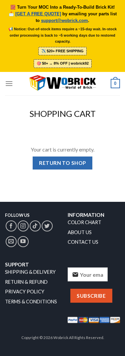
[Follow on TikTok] (35, 225)
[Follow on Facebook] (11, 225)
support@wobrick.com (64, 20)
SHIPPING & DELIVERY (30, 272)
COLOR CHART (84, 222)
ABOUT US (80, 232)
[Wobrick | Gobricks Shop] (62, 83)
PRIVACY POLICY (24, 291)
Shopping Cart (62, 114)
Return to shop (62, 163)
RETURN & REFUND (26, 282)
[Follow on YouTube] (23, 241)
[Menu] (9, 83)
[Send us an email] (11, 241)
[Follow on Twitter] (47, 225)
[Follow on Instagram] (23, 225)
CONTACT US (83, 242)
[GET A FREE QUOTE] (38, 14)
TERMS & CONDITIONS (31, 301)
